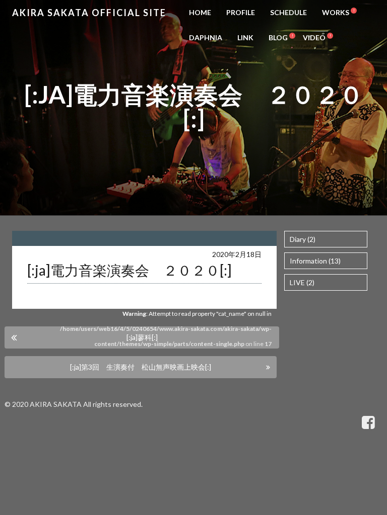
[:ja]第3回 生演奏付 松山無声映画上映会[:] (140, 367)
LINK (245, 37)
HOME (200, 12)
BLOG (278, 37)
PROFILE (240, 12)
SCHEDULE (288, 12)
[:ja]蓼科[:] (142, 337)
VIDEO (314, 37)
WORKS (335, 12)
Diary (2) (302, 239)
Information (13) (315, 260)
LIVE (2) (302, 282)
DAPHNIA (205, 37)
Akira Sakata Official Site (89, 12)
